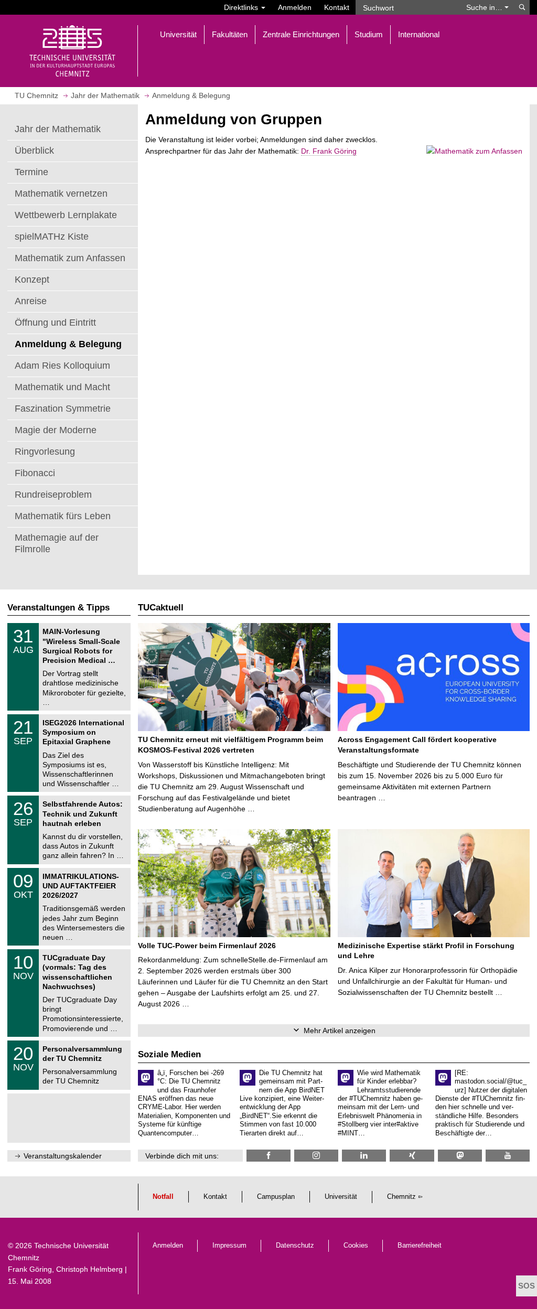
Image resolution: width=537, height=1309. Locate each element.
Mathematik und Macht (62, 387)
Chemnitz (401, 1196)
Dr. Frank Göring (329, 151)
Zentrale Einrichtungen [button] (301, 34)
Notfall (163, 1196)
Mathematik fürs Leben (63, 516)
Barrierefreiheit (420, 1245)
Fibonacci (35, 473)
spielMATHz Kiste (52, 236)
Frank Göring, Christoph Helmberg (65, 1269)
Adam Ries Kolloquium (62, 365)
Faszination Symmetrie (63, 408)
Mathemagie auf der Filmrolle (57, 543)
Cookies (355, 1245)
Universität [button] (178, 34)
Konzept (32, 279)
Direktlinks (242, 7)
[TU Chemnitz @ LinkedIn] (364, 1156)
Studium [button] (369, 34)
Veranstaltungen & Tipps (58, 608)
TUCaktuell (161, 608)
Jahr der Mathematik (58, 129)
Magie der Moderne (55, 430)
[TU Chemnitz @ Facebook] (268, 1156)
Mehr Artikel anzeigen (339, 1030)
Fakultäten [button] (230, 34)
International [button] (418, 34)
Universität (341, 1196)
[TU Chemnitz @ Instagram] (316, 1156)
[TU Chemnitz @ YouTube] (508, 1156)
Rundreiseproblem (53, 494)
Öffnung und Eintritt (55, 322)
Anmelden (295, 7)
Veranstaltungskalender (63, 1156)
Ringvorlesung (45, 451)
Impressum (229, 1245)
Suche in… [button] (485, 7)
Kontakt (336, 7)
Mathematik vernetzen (61, 193)
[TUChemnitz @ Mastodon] (460, 1156)
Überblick (34, 150)
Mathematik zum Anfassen (70, 258)
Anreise (31, 301)
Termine (31, 172)
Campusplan (276, 1196)
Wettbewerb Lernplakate (66, 215)
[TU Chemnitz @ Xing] (412, 1156)
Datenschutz (295, 1245)
